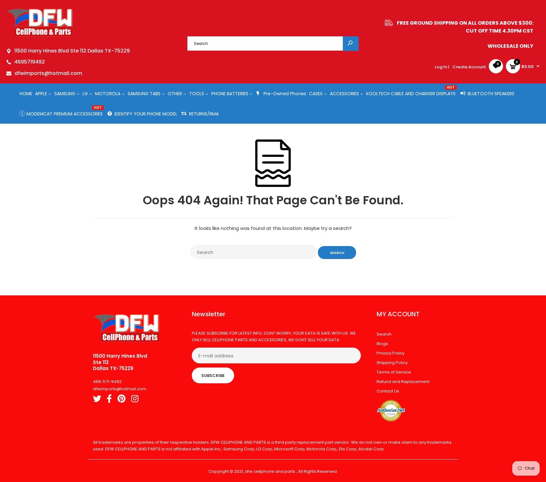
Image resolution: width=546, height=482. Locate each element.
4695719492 (29, 61)
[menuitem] (26, 93)
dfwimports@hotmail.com (48, 73)
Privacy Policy (390, 353)
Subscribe (213, 376)
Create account (469, 67)
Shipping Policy (392, 363)
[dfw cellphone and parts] (40, 36)
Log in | (442, 67)
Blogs (382, 344)
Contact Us (388, 391)
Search (384, 334)
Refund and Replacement (403, 382)
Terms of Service (394, 372)
